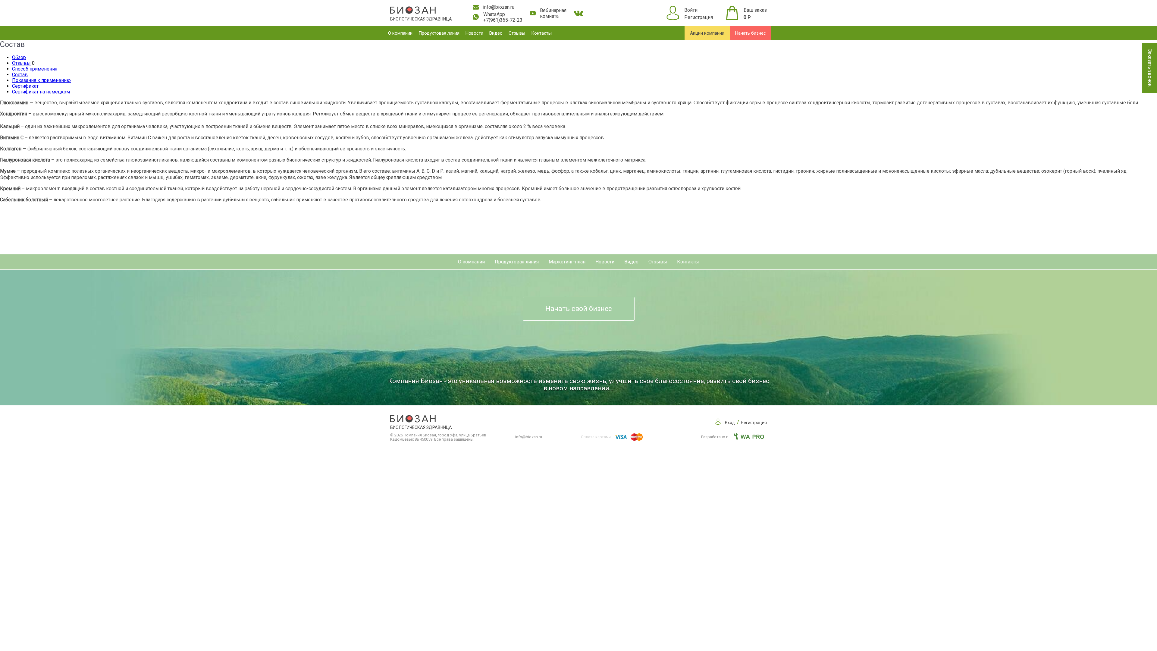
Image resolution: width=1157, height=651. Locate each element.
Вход (730, 422)
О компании (400, 33)
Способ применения (34, 69)
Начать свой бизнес (578, 309)
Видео (496, 33)
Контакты (541, 33)
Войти (691, 10)
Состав (20, 74)
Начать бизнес (750, 33)
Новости (474, 33)
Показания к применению (41, 80)
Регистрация (698, 17)
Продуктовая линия (439, 33)
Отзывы (517, 33)
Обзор (19, 57)
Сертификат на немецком (41, 92)
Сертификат (25, 86)
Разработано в (715, 437)
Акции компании (707, 33)
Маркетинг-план (567, 262)
